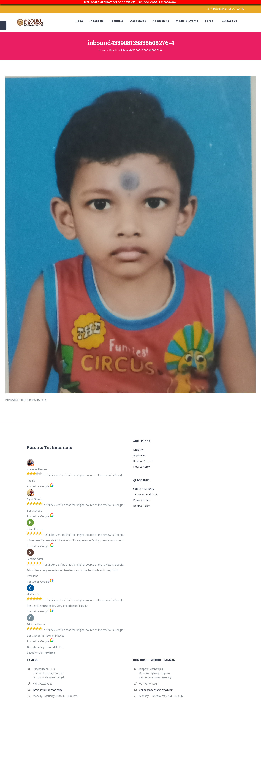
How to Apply (141, 466)
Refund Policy (141, 505)
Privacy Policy (141, 500)
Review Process (143, 461)
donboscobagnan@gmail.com (156, 689)
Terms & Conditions (145, 494)
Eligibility (138, 449)
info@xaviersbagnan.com (47, 689)
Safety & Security (143, 488)
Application (139, 455)
